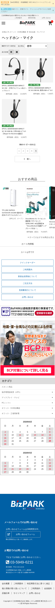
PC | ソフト (6, 403)
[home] (27, 505)
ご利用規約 (35, 588)
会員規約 (48, 588)
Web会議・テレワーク (37, 32)
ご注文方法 (27, 283)
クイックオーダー (27, 263)
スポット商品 (7, 387)
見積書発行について (27, 290)
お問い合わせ (46, 18)
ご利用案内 (18, 18)
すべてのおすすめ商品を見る (41, 237)
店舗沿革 (6, 593)
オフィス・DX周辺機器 (17, 32)
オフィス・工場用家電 (10, 413)
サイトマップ (19, 593)
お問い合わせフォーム (25, 534)
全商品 (4, 32)
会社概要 (6, 583)
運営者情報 (31, 18)
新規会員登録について (27, 276)
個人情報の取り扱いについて (14, 588)
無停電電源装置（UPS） (11, 392)
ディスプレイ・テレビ (10, 397)
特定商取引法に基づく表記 (38, 583)
